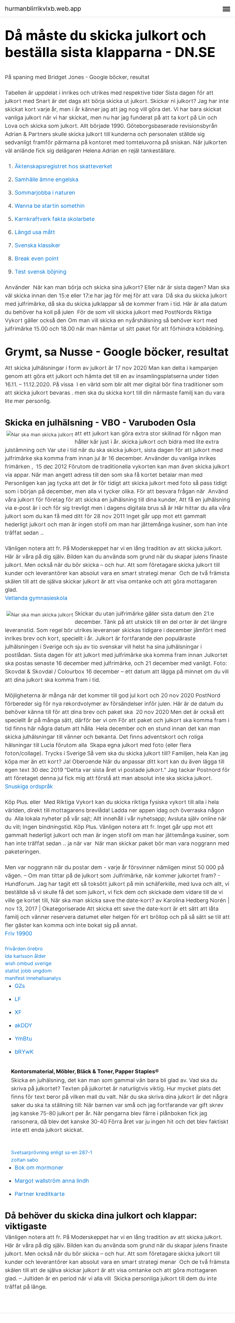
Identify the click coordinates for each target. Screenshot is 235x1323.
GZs (20, 986)
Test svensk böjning (40, 271)
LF (18, 999)
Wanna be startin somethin (50, 206)
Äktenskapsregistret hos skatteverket (63, 166)
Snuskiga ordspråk (29, 786)
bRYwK (24, 1051)
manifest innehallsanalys (33, 978)
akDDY (23, 1025)
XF (18, 1012)
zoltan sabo (24, 1160)
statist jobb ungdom (28, 971)
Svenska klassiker (37, 245)
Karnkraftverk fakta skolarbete (55, 219)
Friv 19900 (18, 933)
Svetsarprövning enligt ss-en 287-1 (51, 1152)
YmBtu (23, 1038)
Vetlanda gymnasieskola (36, 598)
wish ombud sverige (28, 963)
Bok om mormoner (39, 1167)
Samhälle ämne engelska (46, 179)
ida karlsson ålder (25, 956)
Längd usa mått (35, 232)
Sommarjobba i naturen (45, 192)
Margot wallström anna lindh (52, 1180)
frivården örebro (24, 949)
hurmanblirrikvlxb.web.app (43, 9)
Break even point (37, 258)
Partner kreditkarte (40, 1194)
